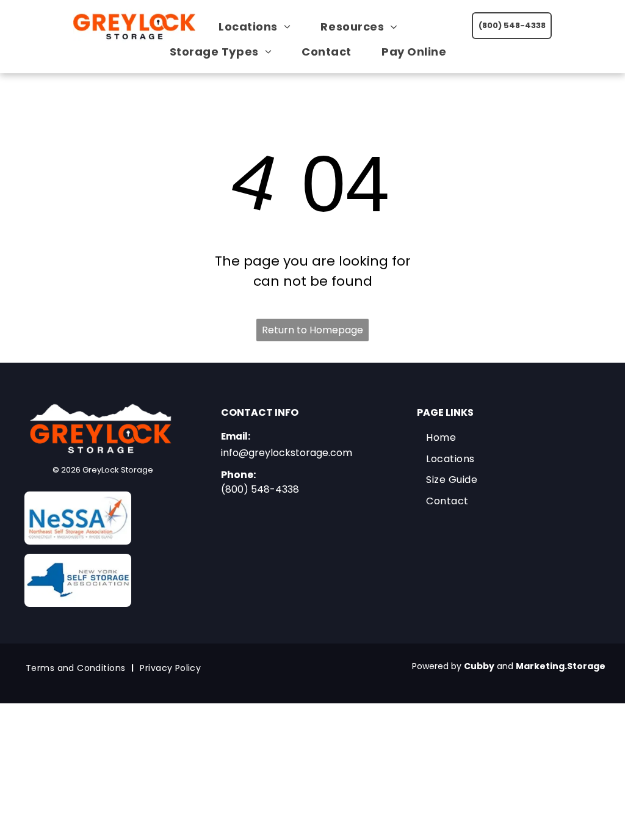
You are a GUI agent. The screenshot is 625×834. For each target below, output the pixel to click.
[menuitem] (259, 26)
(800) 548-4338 (260, 489)
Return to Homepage (312, 330)
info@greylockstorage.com (286, 453)
